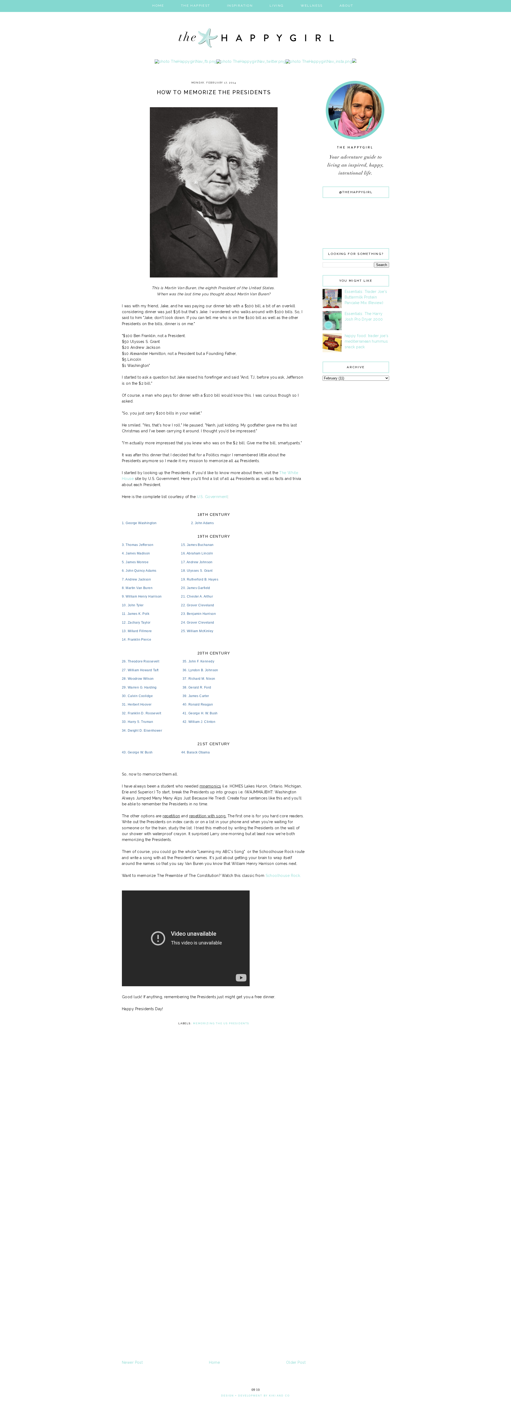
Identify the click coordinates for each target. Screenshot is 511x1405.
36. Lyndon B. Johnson (200, 670)
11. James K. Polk (135, 614)
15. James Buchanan (197, 545)
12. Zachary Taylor (136, 622)
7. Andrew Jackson (136, 579)
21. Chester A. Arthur (197, 596)
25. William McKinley (197, 631)
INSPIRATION (240, 5)
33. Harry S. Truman (137, 722)
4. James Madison (136, 553)
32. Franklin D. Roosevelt (141, 713)
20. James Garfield (195, 588)
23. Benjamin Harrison (198, 614)
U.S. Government (212, 497)
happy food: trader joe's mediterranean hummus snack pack (367, 341)
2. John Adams (202, 523)
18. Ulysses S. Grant (196, 571)
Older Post (296, 1362)
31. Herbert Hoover (137, 704)
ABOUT (346, 5)
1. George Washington (139, 523)
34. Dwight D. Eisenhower (142, 730)
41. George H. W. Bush (200, 713)
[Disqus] (214, 1152)
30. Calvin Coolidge (137, 696)
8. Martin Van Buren (137, 588)
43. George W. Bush (137, 752)
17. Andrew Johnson (197, 562)
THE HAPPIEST (195, 5)
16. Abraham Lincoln (197, 553)
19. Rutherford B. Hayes (199, 579)
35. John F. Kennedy (198, 661)
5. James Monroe (135, 562)
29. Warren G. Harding (139, 687)
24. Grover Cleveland (197, 622)
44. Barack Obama (195, 752)
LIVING (277, 5)
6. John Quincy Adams (139, 571)
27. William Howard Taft (140, 670)
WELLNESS (312, 5)
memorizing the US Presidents (221, 1023)
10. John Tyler (133, 605)
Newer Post (132, 1362)
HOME (158, 5)
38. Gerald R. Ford (197, 687)
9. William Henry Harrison (142, 596)
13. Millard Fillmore (137, 631)
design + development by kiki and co (255, 1395)
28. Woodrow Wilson (138, 679)
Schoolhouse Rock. (283, 875)
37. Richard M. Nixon (199, 679)
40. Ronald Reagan (198, 704)
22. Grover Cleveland (197, 605)
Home (214, 1362)
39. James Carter (196, 696)
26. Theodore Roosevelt (140, 661)
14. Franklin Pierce (136, 639)
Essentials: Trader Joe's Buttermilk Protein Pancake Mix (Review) (366, 297)
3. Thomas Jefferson (137, 545)
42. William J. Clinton (199, 722)
